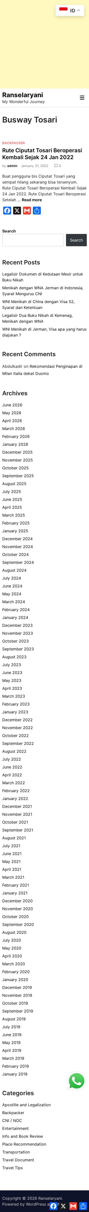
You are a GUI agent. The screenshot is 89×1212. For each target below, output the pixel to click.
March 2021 (13, 877)
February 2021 (15, 885)
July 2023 (11, 664)
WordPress (36, 1204)
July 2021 (11, 845)
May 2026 (11, 412)
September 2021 (17, 830)
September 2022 (18, 743)
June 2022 (12, 767)
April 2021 (11, 869)
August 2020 (14, 932)
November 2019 (17, 995)
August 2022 (14, 751)
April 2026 (12, 420)
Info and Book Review (22, 1136)
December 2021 (17, 806)
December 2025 (17, 452)
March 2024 (13, 601)
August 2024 (14, 570)
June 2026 (12, 404)
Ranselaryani (22, 95)
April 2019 (11, 1050)
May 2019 (11, 1042)
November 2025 (17, 460)
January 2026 (15, 444)
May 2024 (11, 593)
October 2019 (15, 1003)
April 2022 (12, 774)
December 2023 (17, 625)
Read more (32, 199)
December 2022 (17, 719)
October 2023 (15, 641)
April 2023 (12, 688)
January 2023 (15, 711)
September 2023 (18, 648)
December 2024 (17, 538)
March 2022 (13, 782)
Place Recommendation (24, 1144)
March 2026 (13, 428)
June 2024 (12, 585)
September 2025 (18, 475)
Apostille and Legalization (26, 1104)
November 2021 (17, 814)
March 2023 (13, 696)
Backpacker (13, 143)
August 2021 (14, 837)
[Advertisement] (44, 44)
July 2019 (11, 1026)
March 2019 (13, 1058)
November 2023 (17, 633)
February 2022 (16, 790)
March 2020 (13, 963)
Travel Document (18, 1159)
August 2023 (14, 656)
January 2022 (15, 798)
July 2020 (11, 940)
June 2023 (12, 672)
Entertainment (15, 1128)
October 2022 (15, 735)
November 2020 (17, 908)
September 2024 (18, 562)
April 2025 (12, 507)
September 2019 (17, 1011)
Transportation (16, 1152)
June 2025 (12, 499)
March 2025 (13, 515)
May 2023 (11, 680)
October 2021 (15, 822)
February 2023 (16, 704)
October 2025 (15, 467)
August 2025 (14, 483)
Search (9, 231)
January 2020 (15, 979)
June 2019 (12, 1034)
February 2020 (16, 971)
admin (12, 166)
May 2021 (11, 861)
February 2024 (16, 609)
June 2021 (12, 853)
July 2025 (11, 491)
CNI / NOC (12, 1120)
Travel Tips (12, 1167)
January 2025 (15, 530)
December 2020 (17, 900)
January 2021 (14, 892)
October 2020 (15, 916)
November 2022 (17, 727)
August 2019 (14, 1018)
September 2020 (18, 924)
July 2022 (11, 759)
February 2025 (16, 523)
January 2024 (15, 617)
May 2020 (11, 948)
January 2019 (14, 1074)
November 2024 (17, 546)
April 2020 (12, 955)
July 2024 (11, 578)
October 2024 (15, 554)
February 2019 (15, 1066)
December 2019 (17, 987)
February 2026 (16, 436)
